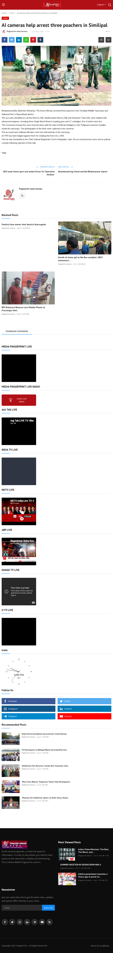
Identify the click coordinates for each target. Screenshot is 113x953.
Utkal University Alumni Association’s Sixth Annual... (45, 734)
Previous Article (47, 167)
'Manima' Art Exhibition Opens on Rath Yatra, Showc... (45, 798)
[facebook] (5, 922)
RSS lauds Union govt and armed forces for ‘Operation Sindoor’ (29, 173)
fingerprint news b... (9, 228)
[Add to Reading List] (108, 40)
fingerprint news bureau (30, 188)
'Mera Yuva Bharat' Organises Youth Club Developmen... (46, 782)
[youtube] (42, 922)
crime (12, 13)
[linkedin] (27, 922)
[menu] (3, 5)
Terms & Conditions (100, 945)
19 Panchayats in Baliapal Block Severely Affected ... (45, 750)
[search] (109, 5)
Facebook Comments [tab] (17, 331)
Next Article (63, 167)
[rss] (49, 922)
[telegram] (34, 922)
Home (4, 13)
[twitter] (12, 922)
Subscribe (48, 907)
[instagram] (20, 922)
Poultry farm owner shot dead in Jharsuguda (24, 224)
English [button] (100, 4)
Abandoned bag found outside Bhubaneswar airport (82, 171)
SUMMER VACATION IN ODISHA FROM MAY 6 (80, 864)
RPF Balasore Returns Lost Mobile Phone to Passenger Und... (23, 309)
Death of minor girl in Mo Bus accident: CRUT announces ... (80, 259)
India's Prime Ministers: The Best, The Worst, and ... (93, 850)
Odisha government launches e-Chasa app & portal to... (93, 875)
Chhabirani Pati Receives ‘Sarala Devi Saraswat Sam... (45, 766)
